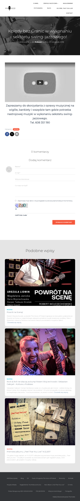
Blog (49, 8)
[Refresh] (16, 209)
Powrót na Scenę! (15, 312)
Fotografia (38, 8)
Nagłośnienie (68, 3)
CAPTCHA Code (21, 215)
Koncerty (62, 478)
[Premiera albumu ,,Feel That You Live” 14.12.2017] (40, 422)
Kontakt (69, 13)
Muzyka (16, 129)
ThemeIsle (72, 497)
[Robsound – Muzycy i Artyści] (10, 8)
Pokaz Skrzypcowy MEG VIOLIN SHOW (20, 491)
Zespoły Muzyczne (50, 3)
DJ (28, 478)
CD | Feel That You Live (64, 8)
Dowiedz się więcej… (14, 322)
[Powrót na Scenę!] (40, 282)
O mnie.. (36, 3)
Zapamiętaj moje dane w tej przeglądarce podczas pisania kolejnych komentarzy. (45, 201)
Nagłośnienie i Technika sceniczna (30, 484)
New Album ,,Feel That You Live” (54, 484)
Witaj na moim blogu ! (55, 491)
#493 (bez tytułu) (12, 478)
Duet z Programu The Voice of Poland (44, 478)
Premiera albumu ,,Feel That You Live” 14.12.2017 (28, 452)
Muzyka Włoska (11, 484)
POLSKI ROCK (40, 491)
